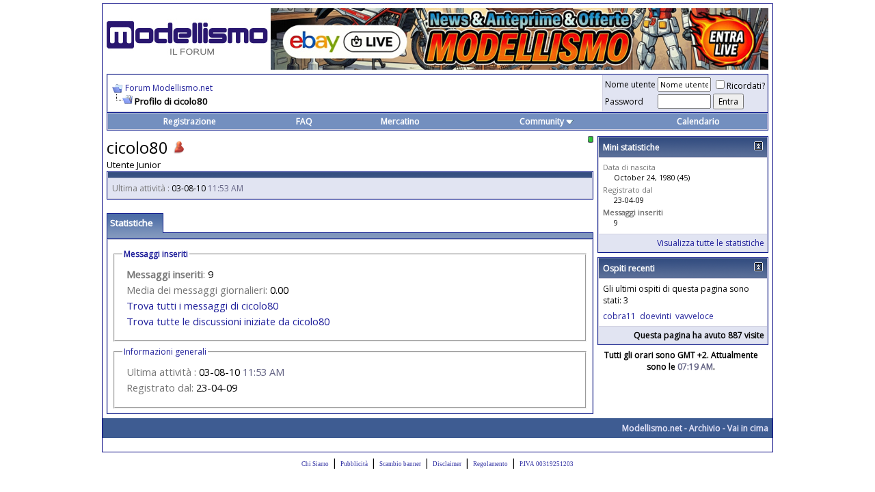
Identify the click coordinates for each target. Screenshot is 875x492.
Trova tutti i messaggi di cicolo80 (202, 305)
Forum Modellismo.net (169, 88)
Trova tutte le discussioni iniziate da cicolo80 (227, 321)
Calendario (698, 121)
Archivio (705, 428)
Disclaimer (447, 464)
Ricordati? (746, 86)
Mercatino (400, 121)
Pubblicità (354, 464)
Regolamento (490, 464)
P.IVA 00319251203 (547, 464)
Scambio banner (400, 464)
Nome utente (630, 84)
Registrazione (189, 121)
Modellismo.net (652, 428)
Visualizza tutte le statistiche (710, 243)
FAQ (304, 121)
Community (542, 121)
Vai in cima (747, 428)
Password (624, 101)
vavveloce (694, 316)
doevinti (655, 316)
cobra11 (619, 316)
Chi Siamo (315, 464)
